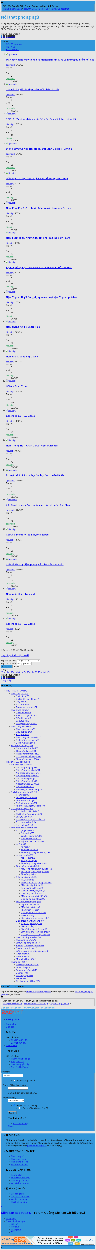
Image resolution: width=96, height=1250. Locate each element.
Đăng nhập (6, 680)
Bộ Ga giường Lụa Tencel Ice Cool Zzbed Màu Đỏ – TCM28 (39, 267)
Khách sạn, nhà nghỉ (20, 1177)
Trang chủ (11, 1024)
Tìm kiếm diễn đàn (19, 1040)
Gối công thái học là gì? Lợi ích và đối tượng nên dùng (37, 178)
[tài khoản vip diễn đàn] (48, 1244)
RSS (12, 1232)
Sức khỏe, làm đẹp (19, 1164)
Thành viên (11, 1045)
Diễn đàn (10, 1026)
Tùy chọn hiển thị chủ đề (15, 655)
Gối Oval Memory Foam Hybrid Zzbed (27, 534)
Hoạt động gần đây (20, 1064)
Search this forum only (26, 1105)
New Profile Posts (19, 1067)
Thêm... (11, 1126)
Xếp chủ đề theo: (8, 660)
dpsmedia (10, 64)
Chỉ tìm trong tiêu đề (25, 1080)
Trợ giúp (15, 1226)
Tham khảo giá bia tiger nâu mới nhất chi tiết (32, 89)
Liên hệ (14, 1224)
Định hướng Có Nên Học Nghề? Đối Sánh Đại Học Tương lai (39, 148)
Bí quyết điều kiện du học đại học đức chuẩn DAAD (35, 475)
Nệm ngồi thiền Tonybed (20, 593)
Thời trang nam (18, 1159)
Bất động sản (17, 1193)
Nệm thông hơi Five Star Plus (23, 326)
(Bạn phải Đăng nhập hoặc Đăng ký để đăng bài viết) (25, 672)
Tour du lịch (16, 1175)
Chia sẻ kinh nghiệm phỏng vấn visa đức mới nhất (35, 564)
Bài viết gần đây (18, 1042)
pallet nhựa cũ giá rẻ (36, 1145)
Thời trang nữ (17, 1156)
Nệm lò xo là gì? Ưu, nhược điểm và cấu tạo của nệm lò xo (39, 208)
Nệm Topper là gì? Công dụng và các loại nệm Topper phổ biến (42, 297)
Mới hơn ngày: (9, 1097)
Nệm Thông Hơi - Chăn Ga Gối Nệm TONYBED (32, 445)
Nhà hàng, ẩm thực (20, 1180)
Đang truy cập (17, 1061)
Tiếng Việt (11, 1218)
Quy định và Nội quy (15, 1221)
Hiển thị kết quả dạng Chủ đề (34, 1108)
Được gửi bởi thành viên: (14, 1085)
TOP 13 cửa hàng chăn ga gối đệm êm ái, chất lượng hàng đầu (41, 119)
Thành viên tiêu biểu (20, 1058)
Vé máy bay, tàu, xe (20, 1183)
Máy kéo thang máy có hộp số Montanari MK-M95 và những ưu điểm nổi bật (50, 59)
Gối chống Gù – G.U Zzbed (20, 415)
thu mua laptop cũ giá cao (38, 991)
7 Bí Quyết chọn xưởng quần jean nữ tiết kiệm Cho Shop (38, 504)
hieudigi (10, 124)
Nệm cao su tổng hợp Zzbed (22, 356)
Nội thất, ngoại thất (20, 1196)
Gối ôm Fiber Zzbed (17, 386)
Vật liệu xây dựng (19, 1199)
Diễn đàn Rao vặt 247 (16, 1213)
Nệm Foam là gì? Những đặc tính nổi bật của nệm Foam (38, 237)
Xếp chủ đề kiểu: (8, 663)
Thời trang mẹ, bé (19, 1161)
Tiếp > (12, 36)
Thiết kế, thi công (19, 1202)
